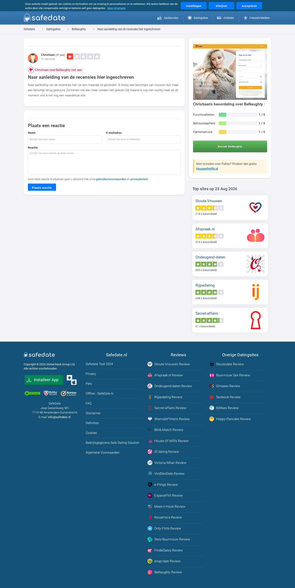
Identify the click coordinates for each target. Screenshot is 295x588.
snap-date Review (167, 561)
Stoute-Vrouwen (208, 201)
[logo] (45, 18)
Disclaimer (93, 413)
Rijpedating (205, 285)
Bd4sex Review (227, 408)
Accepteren (249, 5)
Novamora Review (168, 517)
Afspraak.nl (205, 229)
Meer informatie (116, 8)
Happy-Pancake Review (233, 419)
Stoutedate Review (230, 364)
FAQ (89, 403)
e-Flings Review (166, 485)
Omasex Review (228, 386)
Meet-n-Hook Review (169, 506)
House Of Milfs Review (171, 441)
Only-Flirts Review (167, 528)
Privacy (91, 374)
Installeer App (46, 379)
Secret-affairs (206, 313)
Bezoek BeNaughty (230, 146)
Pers (89, 384)
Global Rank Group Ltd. (60, 364)
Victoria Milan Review (170, 463)
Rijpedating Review (168, 397)
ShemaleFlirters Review (172, 419)
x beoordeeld (206, 213)
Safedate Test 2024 (99, 364)
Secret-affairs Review (170, 408)
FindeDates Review (168, 550)
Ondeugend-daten (210, 257)
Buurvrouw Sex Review (233, 375)
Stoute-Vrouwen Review (172, 364)
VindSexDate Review (169, 474)
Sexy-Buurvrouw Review (172, 539)
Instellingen (193, 5)
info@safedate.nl (59, 417)
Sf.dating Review (166, 452)
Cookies (91, 433)
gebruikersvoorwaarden (111, 179)
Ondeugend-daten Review (173, 386)
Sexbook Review (228, 397)
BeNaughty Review (168, 572)
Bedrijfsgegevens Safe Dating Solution (112, 443)
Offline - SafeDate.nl (99, 393)
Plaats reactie (42, 187)
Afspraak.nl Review (168, 375)
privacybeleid (139, 179)
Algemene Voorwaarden (102, 452)
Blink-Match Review (168, 430)
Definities (92, 423)
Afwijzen (221, 5)
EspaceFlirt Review (168, 495)
